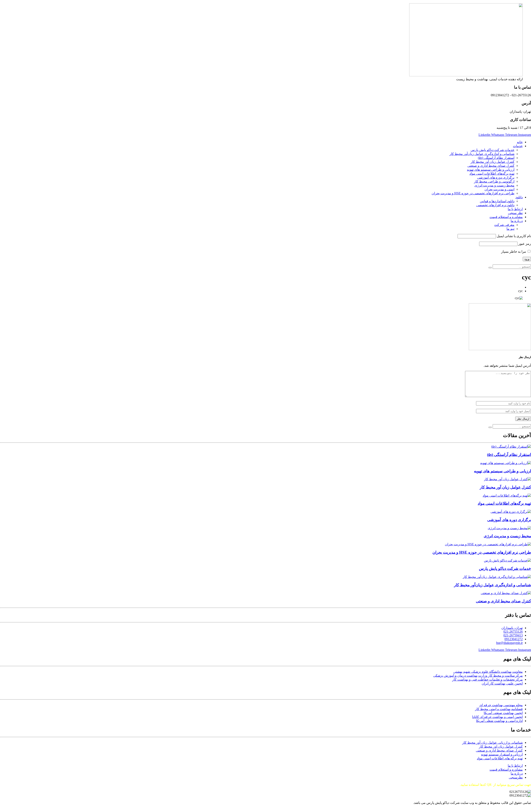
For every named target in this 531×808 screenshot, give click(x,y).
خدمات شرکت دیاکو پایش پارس (492, 150)
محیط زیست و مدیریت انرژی (494, 185)
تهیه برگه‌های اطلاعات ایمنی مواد (491, 173)
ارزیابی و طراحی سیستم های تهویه (490, 169)
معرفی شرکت (504, 225)
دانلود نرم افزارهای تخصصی (495, 205)
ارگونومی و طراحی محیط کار (494, 181)
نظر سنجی (515, 213)
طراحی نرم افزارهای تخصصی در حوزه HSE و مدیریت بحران (473, 193)
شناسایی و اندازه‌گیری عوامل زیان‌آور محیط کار (481, 154)
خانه (520, 142)
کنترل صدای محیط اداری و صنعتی (491, 165)
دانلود (519, 197)
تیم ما (510, 228)
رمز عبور (524, 243)
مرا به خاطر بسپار (514, 251)
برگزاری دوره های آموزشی (495, 177)
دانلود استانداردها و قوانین (497, 201)
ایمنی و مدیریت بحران (499, 189)
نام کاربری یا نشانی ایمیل (514, 236)
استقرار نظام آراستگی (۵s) (496, 158)
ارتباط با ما (515, 209)
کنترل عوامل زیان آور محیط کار (492, 161)
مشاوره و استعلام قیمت (506, 217)
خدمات (518, 146)
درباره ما (517, 221)
